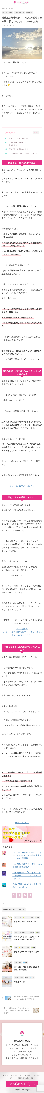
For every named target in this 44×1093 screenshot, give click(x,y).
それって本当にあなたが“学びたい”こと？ (24, 153)
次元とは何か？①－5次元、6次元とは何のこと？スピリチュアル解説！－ (26, 876)
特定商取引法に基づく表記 (25, 1078)
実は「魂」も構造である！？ (19, 149)
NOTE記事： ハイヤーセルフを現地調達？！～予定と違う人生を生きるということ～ (22, 632)
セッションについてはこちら (22, 486)
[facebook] (19, 895)
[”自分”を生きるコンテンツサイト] (22, 2)
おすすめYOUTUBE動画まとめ (26, 952)
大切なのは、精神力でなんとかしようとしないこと (23, 143)
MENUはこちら (22, 823)
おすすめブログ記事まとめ (25, 921)
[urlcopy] (30, 895)
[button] (22, 43)
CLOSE (36, 132)
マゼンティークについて (10, 1076)
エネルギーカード (21, 982)
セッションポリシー (26, 1076)
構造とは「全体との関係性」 (19, 138)
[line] (25, 895)
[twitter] (14, 895)
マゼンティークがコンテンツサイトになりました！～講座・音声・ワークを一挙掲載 (26, 855)
